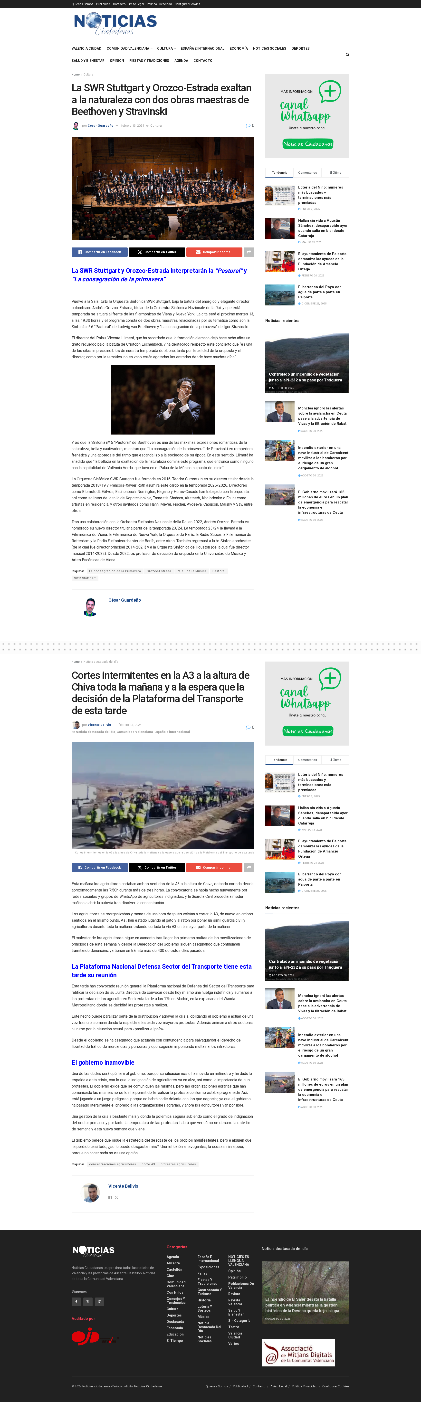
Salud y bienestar (88, 61)
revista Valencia (235, 1302)
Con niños (175, 1292)
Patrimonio (237, 1277)
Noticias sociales (269, 48)
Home (76, 74)
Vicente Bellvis (99, 725)
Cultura (165, 48)
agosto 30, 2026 (282, 388)
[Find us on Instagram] (99, 1302)
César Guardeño (100, 125)
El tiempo (175, 1341)
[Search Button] (347, 54)
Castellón (174, 1269)
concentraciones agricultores (112, 1164)
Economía (239, 48)
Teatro (233, 1327)
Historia (204, 1300)
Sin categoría (239, 1321)
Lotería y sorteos (205, 1308)
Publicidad (103, 4)
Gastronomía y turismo (210, 1292)
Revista (234, 1294)
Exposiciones (208, 1267)
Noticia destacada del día (101, 661)
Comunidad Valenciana (128, 48)
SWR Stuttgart (85, 578)
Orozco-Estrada (159, 571)
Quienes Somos (82, 4)
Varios (233, 1343)
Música (204, 1317)
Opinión (117, 61)
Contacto (119, 4)
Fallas (202, 1273)
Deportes (301, 48)
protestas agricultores (178, 1164)
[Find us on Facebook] (76, 1302)
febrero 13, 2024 (132, 125)
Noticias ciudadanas (96, 1386)
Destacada (175, 1322)
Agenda (181, 61)
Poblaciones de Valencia (241, 1285)
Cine (170, 1276)
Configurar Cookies (187, 4)
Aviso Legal (136, 4)
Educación (175, 1334)
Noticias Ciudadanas (148, 1386)
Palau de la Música (192, 571)
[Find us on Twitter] (88, 1302)
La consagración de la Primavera (115, 571)
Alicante (173, 1263)
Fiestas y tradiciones (149, 61)
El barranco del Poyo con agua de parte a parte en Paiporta (320, 292)
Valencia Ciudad (86, 48)
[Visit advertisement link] (307, 116)
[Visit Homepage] (116, 25)
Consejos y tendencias (176, 1301)
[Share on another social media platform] (249, 252)
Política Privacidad (159, 4)
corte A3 (148, 1164)
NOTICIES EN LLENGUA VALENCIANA (238, 1261)
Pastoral (219, 571)
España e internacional (202, 48)
